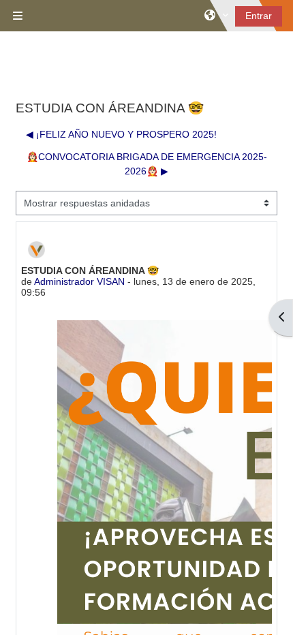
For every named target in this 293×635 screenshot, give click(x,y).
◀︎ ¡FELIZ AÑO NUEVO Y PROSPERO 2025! (121, 134)
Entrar (258, 15)
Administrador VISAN (79, 281)
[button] (216, 15)
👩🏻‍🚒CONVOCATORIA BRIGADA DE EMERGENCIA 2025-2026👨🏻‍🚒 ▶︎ (147, 163)
